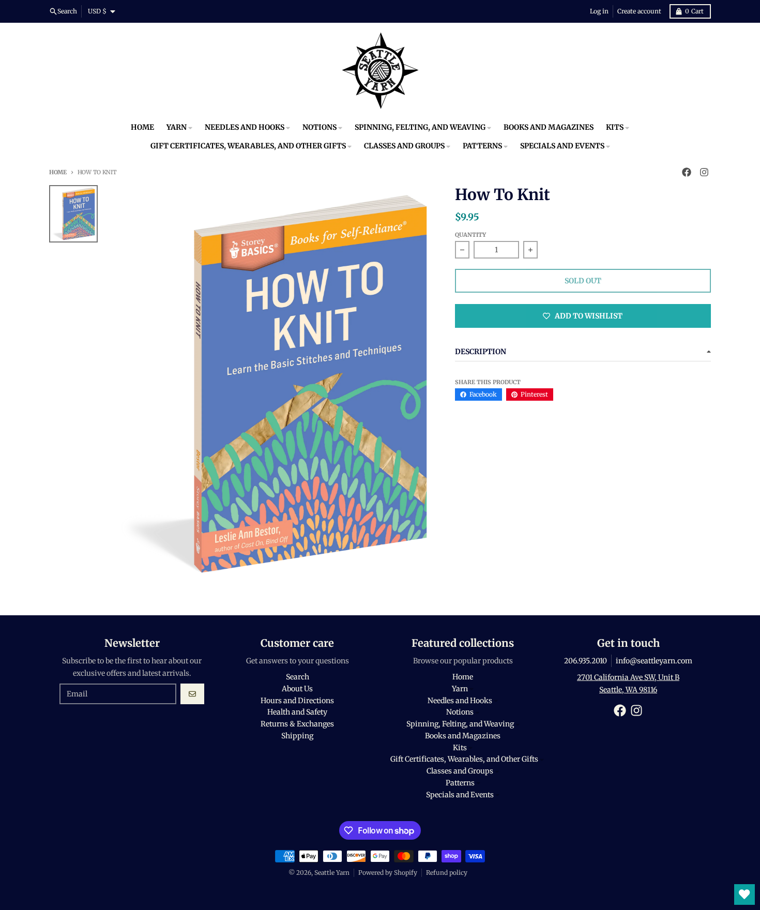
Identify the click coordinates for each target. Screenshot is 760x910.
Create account (639, 11)
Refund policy (446, 872)
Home (58, 172)
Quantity (470, 234)
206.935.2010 (585, 660)
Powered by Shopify (387, 872)
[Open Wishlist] (744, 894)
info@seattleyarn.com (654, 660)
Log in (599, 11)
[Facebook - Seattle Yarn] (686, 172)
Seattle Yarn (331, 872)
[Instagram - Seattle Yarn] (704, 172)
